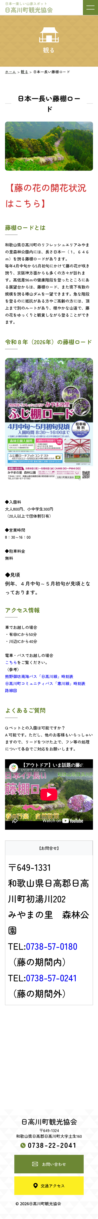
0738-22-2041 (52, 1144)
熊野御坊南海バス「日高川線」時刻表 (39, 676)
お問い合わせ (54, 1164)
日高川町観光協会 (29, 7)
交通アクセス (53, 1186)
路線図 (11, 690)
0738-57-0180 (51, 945)
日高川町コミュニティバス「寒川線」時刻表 (45, 683)
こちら (11, 662)
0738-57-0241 (51, 977)
